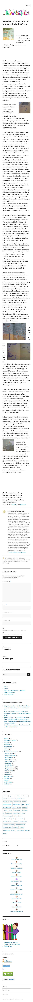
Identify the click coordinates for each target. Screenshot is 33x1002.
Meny (28, 5)
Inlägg (6, 960)
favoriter (24, 807)
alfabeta (5, 796)
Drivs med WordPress (17, 999)
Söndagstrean (8, 776)
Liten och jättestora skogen (22, 717)
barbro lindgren (16, 559)
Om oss (5, 986)
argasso (11, 796)
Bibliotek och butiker (10, 740)
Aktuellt (6, 738)
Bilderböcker (22, 558)
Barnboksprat (6, 999)
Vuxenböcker (9, 770)
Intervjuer (7, 748)
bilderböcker (20, 799)
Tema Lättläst (20, 830)
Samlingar (8, 763)
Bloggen (6, 742)
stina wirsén (6, 830)
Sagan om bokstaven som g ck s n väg (14, 690)
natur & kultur (20, 819)
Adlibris (23, 504)
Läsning (6, 750)
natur (13, 819)
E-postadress (7, 612)
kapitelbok (9, 813)
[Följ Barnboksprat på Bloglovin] (16, 979)
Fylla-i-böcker (9, 759)
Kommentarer (8, 961)
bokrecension (17, 801)
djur (23, 804)
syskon (13, 830)
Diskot (6, 686)
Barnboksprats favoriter (11, 942)
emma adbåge (7, 807)
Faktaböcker (8, 757)
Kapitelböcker (9, 761)
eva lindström (24, 559)
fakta (14, 807)
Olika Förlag (23, 821)
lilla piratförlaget (7, 816)
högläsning (17, 810)
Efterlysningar (8, 746)
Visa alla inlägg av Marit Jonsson (17, 552)
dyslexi (27, 804)
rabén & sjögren (6, 563)
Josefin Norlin (8, 717)
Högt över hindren (9, 692)
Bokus (14, 504)
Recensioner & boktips (10, 751)
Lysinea (6, 688)
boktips (24, 801)
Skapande (6, 772)
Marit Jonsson (8, 558)
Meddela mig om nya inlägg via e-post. (12, 634)
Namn (5, 605)
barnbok (17, 796)
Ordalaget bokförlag (8, 824)
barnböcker (6, 799)
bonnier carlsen (7, 804)
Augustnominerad (7, 559)
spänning (15, 827)
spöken (21, 827)
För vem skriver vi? (11, 727)
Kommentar (7, 581)
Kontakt (5, 994)
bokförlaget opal (7, 801)
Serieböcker (8, 765)
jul (3, 813)
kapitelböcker (16, 813)
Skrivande (7, 774)
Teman (6, 780)
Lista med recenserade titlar (12, 944)
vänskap (27, 830)
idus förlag (24, 810)
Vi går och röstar (9, 694)
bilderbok (13, 799)
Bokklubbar (7, 744)
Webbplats (6, 620)
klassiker (10, 561)
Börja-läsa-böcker (10, 755)
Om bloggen (6, 990)
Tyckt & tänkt (8, 782)
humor (10, 810)
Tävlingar (7, 778)
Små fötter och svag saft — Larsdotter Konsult (17, 725)
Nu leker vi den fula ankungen (20, 561)
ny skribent (15, 821)
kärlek (23, 813)
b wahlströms (16, 804)
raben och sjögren (20, 824)
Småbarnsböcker (10, 767)
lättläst (15, 816)
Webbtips (6, 784)
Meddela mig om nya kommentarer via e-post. (14, 630)
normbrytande (7, 821)
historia (5, 810)
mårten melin (6, 819)
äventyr (5, 833)
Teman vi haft (8, 946)
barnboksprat (24, 796)
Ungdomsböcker (10, 769)
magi (20, 816)
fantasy (19, 807)
